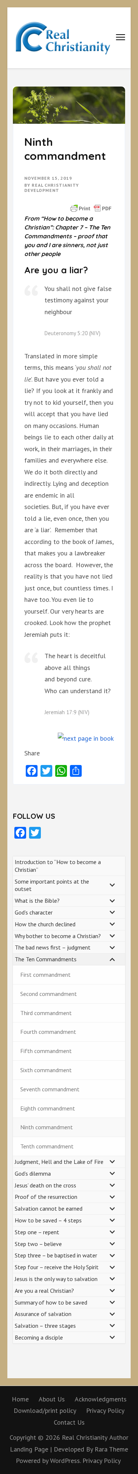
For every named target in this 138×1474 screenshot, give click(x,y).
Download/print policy (45, 1410)
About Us (52, 1399)
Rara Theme (111, 1449)
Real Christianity (84, 1437)
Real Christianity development (51, 187)
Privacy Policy (105, 1410)
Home (20, 1399)
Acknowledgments (101, 1399)
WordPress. (65, 1460)
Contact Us (69, 1422)
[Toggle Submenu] (112, 885)
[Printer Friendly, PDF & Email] (91, 207)
